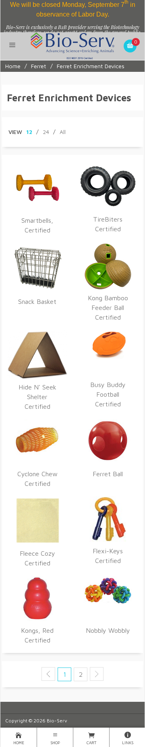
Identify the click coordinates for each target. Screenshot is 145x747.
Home (13, 66)
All (63, 131)
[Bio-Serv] (72, 45)
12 (29, 131)
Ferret (38, 66)
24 (46, 131)
